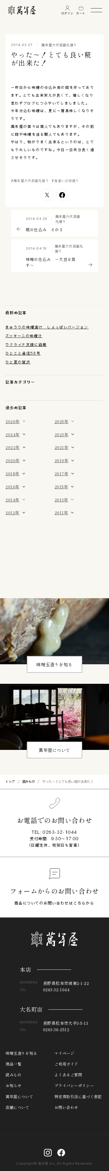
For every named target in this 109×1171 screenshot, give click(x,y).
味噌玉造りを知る (54, 664)
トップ (10, 781)
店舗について (17, 1107)
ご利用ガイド (66, 1064)
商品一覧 (13, 1064)
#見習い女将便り (65, 180)
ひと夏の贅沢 (18, 362)
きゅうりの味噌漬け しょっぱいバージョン (47, 327)
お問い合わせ (66, 1107)
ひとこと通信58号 (23, 353)
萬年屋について (54, 749)
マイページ (64, 1053)
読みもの (28, 781)
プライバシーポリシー (74, 1085)
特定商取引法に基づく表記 (78, 1096)
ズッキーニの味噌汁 (24, 336)
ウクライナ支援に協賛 (26, 344)
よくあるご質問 (68, 1075)
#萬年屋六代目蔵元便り (30, 180)
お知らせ (13, 1085)
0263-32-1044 (60, 832)
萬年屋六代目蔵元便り (59, 45)
